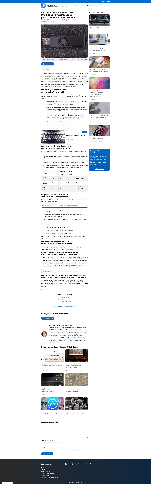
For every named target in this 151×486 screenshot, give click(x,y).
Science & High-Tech (47, 289)
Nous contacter (44, 467)
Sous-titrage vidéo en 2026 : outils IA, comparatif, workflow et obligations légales (74, 365)
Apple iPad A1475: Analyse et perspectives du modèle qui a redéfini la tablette (97, 139)
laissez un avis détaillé (66, 301)
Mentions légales (45, 475)
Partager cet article (48, 64)
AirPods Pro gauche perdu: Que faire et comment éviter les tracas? (99, 70)
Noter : (42, 440)
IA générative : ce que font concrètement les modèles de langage (52, 364)
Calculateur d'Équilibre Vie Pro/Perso (49, 477)
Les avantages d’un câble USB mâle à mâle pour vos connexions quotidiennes (76, 413)
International (82, 5)
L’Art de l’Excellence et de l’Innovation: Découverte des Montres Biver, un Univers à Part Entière (96, 93)
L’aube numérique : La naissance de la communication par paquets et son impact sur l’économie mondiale (99, 117)
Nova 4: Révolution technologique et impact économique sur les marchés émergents (75, 389)
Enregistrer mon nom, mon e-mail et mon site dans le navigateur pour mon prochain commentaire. (65, 450)
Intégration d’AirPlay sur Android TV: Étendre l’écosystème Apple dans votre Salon (50, 389)
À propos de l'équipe (45, 471)
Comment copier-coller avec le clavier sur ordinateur (75, 136)
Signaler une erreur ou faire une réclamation (65, 306)
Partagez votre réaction (7, 483)
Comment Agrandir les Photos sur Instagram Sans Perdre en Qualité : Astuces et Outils (98, 48)
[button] (94, 5)
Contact (89, 5)
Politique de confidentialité (47, 473)
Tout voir (87, 463)
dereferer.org (51, 5)
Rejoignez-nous (106, 1)
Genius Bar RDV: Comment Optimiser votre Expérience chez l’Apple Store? (51, 413)
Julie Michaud (68, 325)
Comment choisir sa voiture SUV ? (99, 28)
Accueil (74, 5)
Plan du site (44, 469)
